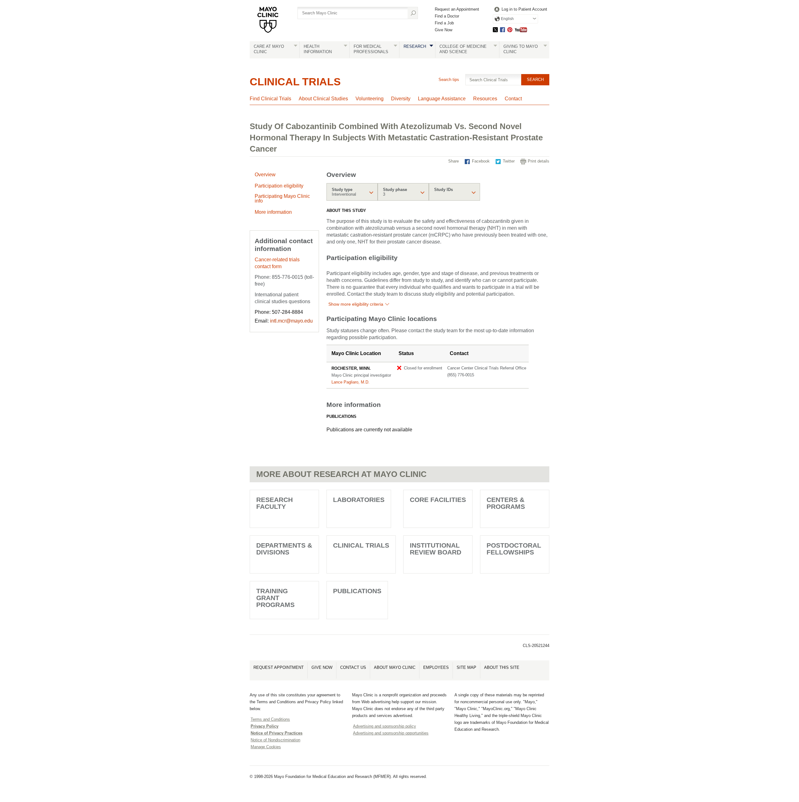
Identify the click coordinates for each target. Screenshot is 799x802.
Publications (357, 590)
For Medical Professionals (371, 49)
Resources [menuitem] (485, 98)
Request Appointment (278, 667)
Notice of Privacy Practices (276, 733)
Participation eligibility (279, 185)
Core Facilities (438, 499)
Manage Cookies (266, 746)
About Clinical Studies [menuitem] (323, 98)
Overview (265, 174)
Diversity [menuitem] (400, 98)
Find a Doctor (447, 16)
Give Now (443, 30)
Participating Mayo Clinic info (282, 198)
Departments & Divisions (284, 549)
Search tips (449, 79)
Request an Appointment (457, 9)
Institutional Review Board (435, 549)
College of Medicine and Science (463, 49)
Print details (538, 161)
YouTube (521, 29)
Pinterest (509, 29)
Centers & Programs (506, 503)
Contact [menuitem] (513, 98)
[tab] (352, 192)
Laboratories (359, 499)
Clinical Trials (295, 82)
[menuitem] (520, 9)
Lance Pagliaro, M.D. (350, 382)
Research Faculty (274, 503)
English (507, 19)
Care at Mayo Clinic (269, 49)
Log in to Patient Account (524, 9)
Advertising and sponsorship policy (384, 726)
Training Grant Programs (275, 597)
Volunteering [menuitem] (369, 98)
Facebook (502, 29)
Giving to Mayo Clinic (520, 49)
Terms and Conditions (270, 719)
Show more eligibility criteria (355, 304)
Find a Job (444, 23)
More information (273, 212)
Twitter (495, 29)
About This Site (501, 667)
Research (415, 46)
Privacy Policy (264, 726)
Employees (436, 667)
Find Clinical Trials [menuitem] (270, 98)
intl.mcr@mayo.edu (291, 320)
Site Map (466, 667)
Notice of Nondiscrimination (275, 740)
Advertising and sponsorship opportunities (391, 733)
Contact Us (353, 667)
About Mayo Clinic (394, 667)
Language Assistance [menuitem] (442, 98)
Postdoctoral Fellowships (514, 549)
